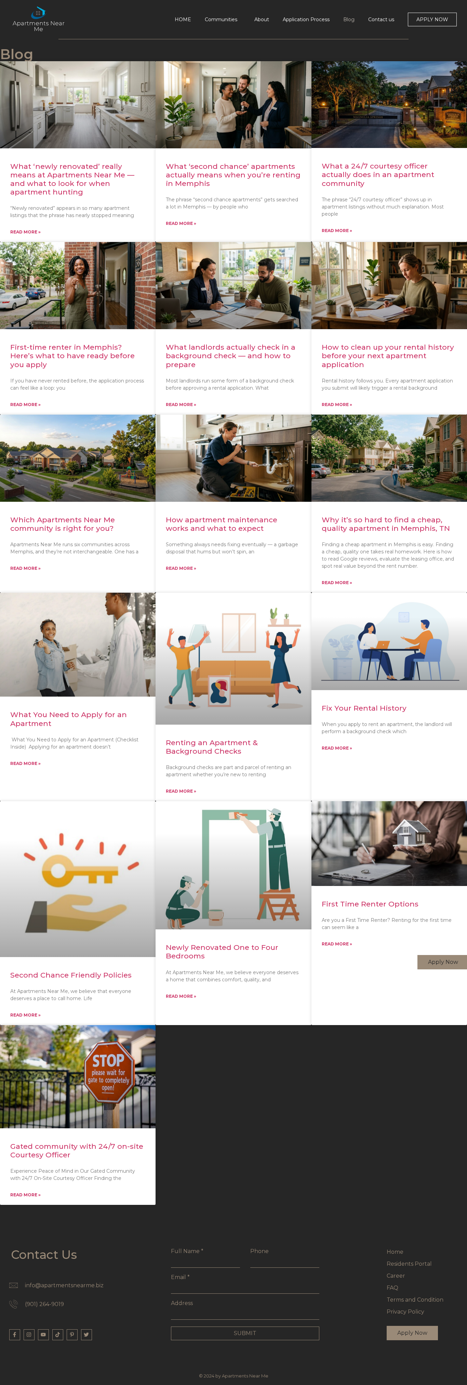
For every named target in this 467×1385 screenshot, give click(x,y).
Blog (349, 19)
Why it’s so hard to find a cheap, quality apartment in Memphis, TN (386, 524)
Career (396, 1276)
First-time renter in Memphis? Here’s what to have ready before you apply (72, 355)
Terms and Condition (415, 1299)
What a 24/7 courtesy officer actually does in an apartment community (378, 174)
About (261, 19)
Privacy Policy (405, 1311)
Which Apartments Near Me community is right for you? (62, 524)
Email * (180, 1277)
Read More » (25, 231)
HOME (183, 19)
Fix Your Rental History (364, 708)
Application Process (306, 19)
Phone (259, 1251)
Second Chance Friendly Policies (71, 975)
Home (395, 1252)
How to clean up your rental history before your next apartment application (388, 355)
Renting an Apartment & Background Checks (212, 746)
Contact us (381, 19)
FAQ (392, 1288)
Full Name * (187, 1251)
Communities (221, 19)
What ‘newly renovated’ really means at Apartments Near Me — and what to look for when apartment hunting (72, 179)
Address (182, 1303)
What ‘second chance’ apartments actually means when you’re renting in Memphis (233, 175)
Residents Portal (409, 1264)
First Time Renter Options (370, 904)
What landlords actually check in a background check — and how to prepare (230, 355)
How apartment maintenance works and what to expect (221, 524)
